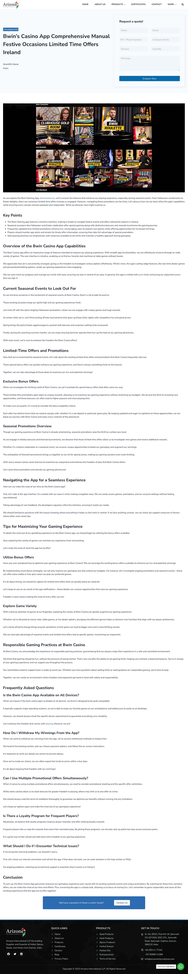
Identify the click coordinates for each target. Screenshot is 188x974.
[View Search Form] (182, 4)
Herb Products (106, 938)
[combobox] (122, 39)
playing (49, 723)
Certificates (138, 4)
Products (59, 942)
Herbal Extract (106, 946)
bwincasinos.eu (47, 198)
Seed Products (106, 934)
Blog (57, 954)
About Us (59, 938)
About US (100, 4)
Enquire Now (149, 78)
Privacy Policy (61, 958)
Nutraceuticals (106, 954)
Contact (157, 4)
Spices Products (107, 942)
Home (85, 4)
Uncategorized (11, 29)
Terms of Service (107, 958)
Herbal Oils (104, 950)
